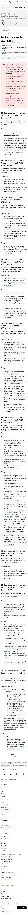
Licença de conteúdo (20, 763)
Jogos (2, 802)
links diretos (13, 102)
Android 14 (3, 843)
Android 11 (3, 850)
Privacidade (4, 812)
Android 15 (3, 841)
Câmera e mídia (5, 809)
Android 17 (3, 836)
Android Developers (5, 29)
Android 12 (3, 848)
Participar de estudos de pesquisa (9, 879)
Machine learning (5, 804)
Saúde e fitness (4, 807)
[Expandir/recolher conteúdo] (10, 46)
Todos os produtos (6, 898)
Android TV (3, 830)
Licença (10, 904)
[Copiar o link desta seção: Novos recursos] (13, 213)
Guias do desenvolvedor (7, 859)
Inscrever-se (22, 907)
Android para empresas (6, 784)
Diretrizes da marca (18, 904)
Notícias (3, 791)
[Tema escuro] (26, 661)
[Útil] (8, 34)
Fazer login (23, 1)
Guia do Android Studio (6, 856)
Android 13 (3, 845)
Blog (2, 793)
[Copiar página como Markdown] (17, 41)
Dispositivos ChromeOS (6, 825)
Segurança (3, 786)
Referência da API (5, 861)
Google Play (6, 7)
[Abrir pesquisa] (15, 2)
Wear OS (3, 823)
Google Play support (6, 877)
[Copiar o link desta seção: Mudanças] (9, 129)
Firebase (3, 894)
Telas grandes (4, 820)
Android (3, 782)
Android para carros (6, 827)
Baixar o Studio (4, 864)
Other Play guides (19, 7)
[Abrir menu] (2, 2)
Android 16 (3, 838)
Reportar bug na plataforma (7, 872)
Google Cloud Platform (6, 896)
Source (3, 789)
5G (2, 814)
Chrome (3, 891)
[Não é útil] (10, 34)
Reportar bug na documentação (8, 875)
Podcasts (3, 796)
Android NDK (4, 866)
